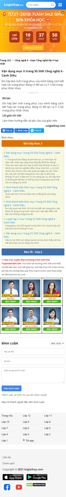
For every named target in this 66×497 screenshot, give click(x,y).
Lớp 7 (5, 428)
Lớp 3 (26, 434)
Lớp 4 (5, 434)
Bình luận (23, 130)
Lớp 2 (47, 434)
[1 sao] (16, 137)
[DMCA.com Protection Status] (36, 487)
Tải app (30, 440)
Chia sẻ (8, 130)
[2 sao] (20, 137)
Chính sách (9, 463)
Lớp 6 (26, 428)
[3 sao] (24, 137)
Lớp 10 (5, 421)
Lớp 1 (5, 440)
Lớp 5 (47, 428)
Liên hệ (7, 457)
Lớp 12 (27, 415)
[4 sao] (27, 137)
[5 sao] (31, 137)
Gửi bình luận (11, 388)
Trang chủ (7, 415)
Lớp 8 (47, 421)
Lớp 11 (48, 415)
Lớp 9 (26, 421)
